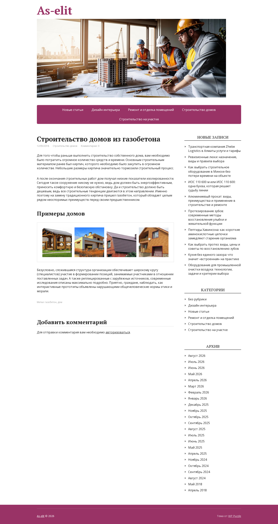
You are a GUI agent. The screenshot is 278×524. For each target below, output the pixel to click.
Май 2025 (195, 447)
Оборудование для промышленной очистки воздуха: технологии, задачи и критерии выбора (214, 269)
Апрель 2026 (197, 380)
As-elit (54, 12)
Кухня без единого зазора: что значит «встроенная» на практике (213, 257)
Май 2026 (195, 374)
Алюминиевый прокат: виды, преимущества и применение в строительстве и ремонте (211, 200)
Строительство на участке (139, 119)
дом (60, 302)
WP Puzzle (234, 516)
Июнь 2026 (196, 368)
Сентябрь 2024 (199, 472)
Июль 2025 (196, 435)
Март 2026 (196, 386)
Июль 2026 (196, 362)
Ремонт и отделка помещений (151, 110)
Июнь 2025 (196, 441)
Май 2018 (195, 484)
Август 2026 (196, 356)
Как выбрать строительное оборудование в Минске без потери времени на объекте (209, 171)
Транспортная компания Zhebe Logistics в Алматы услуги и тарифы (214, 149)
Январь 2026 (197, 398)
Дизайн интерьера (106, 110)
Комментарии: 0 (90, 146)
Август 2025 (196, 429)
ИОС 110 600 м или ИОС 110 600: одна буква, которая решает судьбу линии (211, 186)
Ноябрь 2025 (197, 411)
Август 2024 (196, 478)
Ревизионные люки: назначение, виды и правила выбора (212, 159)
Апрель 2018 (197, 490)
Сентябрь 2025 (199, 423)
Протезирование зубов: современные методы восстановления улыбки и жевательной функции (207, 217)
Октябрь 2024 (198, 466)
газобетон (51, 302)
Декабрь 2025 (198, 405)
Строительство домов (199, 110)
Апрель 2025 (197, 453)
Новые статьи (72, 110)
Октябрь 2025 (198, 417)
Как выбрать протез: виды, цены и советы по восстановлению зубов (214, 246)
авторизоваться (118, 332)
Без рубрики (197, 299)
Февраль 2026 (198, 392)
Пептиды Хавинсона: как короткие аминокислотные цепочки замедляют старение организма (214, 234)
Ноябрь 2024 (197, 460)
